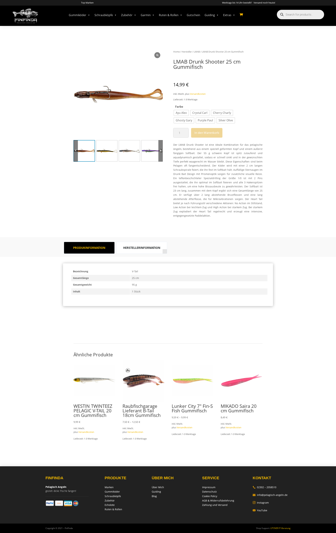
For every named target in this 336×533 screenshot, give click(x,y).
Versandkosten (198, 93)
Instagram (261, 502)
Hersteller (187, 51)
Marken (109, 487)
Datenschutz (209, 491)
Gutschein (193, 15)
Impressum (208, 487)
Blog (154, 496)
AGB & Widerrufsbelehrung (218, 500)
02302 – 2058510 (264, 487)
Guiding (210, 15)
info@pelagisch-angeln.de (270, 495)
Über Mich (158, 487)
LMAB (197, 51)
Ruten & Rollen (168, 15)
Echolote (110, 505)
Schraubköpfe (103, 15)
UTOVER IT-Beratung (280, 528)
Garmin (146, 15)
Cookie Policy (209, 496)
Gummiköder (77, 15)
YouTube (260, 510)
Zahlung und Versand (214, 505)
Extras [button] (227, 15)
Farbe (179, 107)
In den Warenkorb (206, 133)
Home (176, 51)
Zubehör (126, 15)
